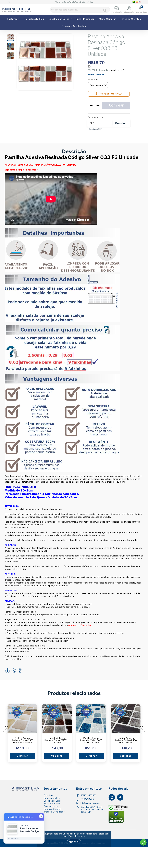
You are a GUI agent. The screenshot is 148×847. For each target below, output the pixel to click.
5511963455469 (88, 795)
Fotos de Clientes (131, 19)
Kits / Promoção (85, 19)
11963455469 (87, 799)
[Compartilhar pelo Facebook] (7, 671)
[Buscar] (105, 11)
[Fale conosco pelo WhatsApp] (143, 842)
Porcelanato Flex (34, 19)
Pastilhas (12, 19)
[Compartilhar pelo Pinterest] (20, 671)
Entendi (74, 842)
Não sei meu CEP (95, 129)
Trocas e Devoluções (74, 26)
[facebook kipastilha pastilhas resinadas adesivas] (13, 2)
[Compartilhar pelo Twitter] (14, 671)
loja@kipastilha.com (90, 803)
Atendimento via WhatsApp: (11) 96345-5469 (74, 2)
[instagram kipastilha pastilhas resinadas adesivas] (9, 2)
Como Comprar (107, 19)
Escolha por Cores (59, 19)
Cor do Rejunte (94, 80)
